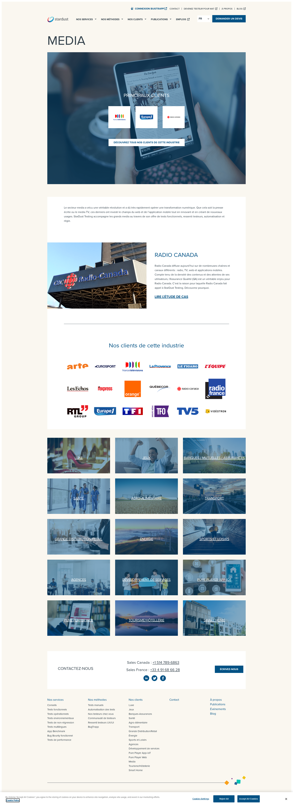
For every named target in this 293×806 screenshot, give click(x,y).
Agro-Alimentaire (138, 722)
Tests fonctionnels (57, 709)
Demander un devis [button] (229, 19)
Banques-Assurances (140, 714)
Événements (218, 709)
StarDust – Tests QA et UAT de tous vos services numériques (58, 19)
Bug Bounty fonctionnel (60, 735)
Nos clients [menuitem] (135, 19)
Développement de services (144, 748)
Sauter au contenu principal (112, 8)
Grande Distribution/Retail (143, 731)
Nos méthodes (97, 700)
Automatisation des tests (101, 709)
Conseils (52, 705)
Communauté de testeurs (102, 718)
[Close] (286, 799)
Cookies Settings (200, 798)
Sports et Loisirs (137, 740)
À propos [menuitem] (227, 8)
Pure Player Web (138, 757)
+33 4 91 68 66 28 (165, 669)
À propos (216, 700)
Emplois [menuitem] (181, 19)
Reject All (224, 798)
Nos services (55, 700)
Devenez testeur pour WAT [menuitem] (199, 8)
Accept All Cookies (248, 798)
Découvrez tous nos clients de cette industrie (147, 142)
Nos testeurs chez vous (101, 714)
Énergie (133, 735)
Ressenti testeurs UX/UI (101, 722)
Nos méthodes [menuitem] (110, 19)
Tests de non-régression (60, 722)
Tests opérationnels (58, 714)
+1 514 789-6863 (166, 662)
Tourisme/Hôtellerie (139, 766)
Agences (133, 744)
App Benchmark (56, 731)
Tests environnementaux (60, 718)
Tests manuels (95, 705)
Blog (213, 714)
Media (132, 761)
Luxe (131, 705)
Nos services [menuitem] (84, 19)
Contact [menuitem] (175, 8)
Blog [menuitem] (240, 8)
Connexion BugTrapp (149, 9)
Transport (134, 727)
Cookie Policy (12, 800)
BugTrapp (93, 727)
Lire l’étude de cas (171, 296)
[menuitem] (96, 20)
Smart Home (136, 770)
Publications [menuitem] (159, 19)
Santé (132, 718)
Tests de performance (59, 740)
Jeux (131, 709)
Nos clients (136, 700)
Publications (217, 704)
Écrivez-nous (229, 669)
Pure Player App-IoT (140, 753)
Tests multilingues (56, 727)
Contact (174, 700)
